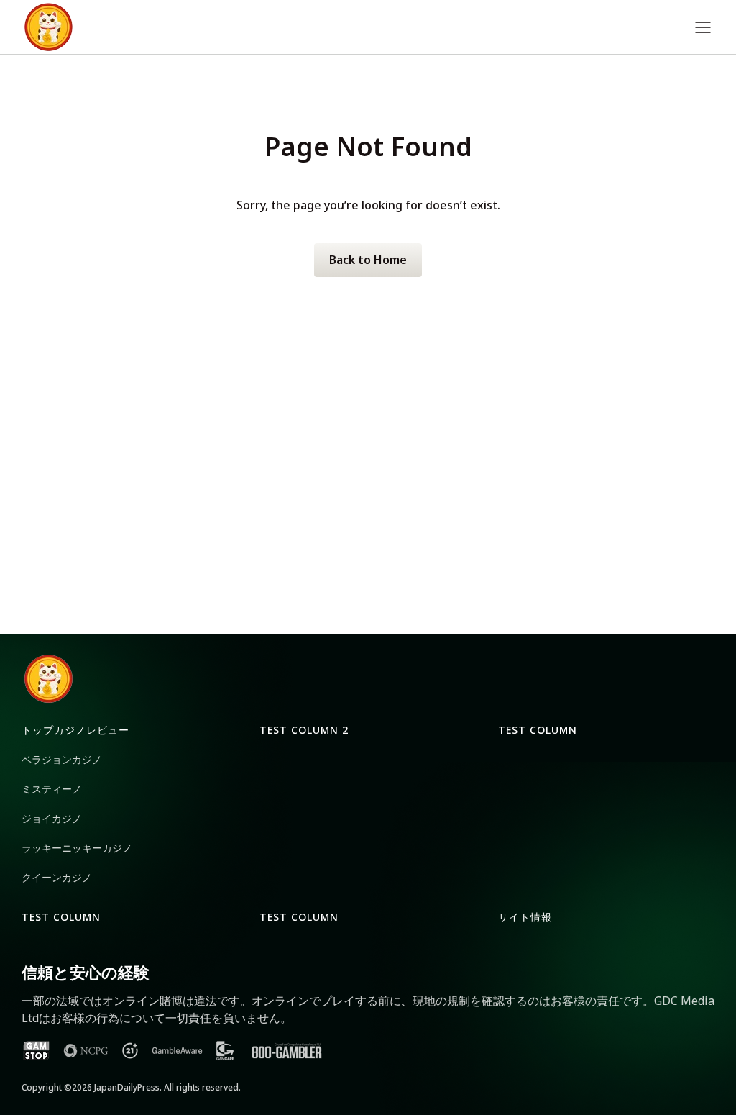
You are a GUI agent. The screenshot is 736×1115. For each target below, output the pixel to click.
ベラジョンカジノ (62, 759)
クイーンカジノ (57, 877)
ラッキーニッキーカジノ (77, 848)
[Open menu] (702, 27)
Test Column (537, 730)
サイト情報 (525, 917)
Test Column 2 (304, 730)
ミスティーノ (52, 789)
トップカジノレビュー (75, 730)
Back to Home (368, 260)
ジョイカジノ (52, 818)
